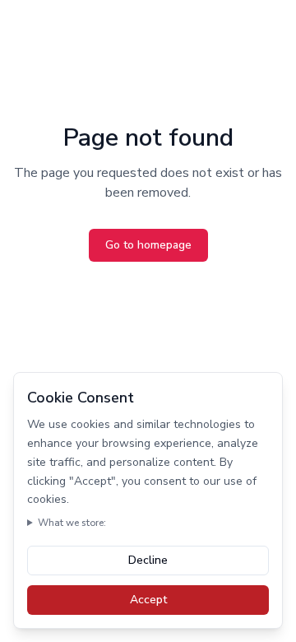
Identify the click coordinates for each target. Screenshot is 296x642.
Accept (148, 599)
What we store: (72, 522)
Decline (148, 560)
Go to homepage (148, 245)
